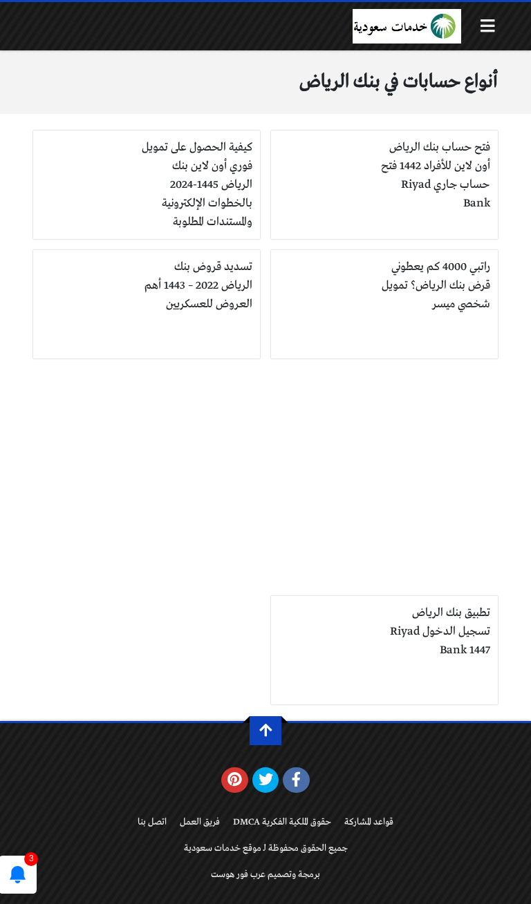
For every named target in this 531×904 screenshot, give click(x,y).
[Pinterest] (234, 780)
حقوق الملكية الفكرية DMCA (282, 822)
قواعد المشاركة (368, 822)
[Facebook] (296, 780)
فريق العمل (200, 822)
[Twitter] (265, 780)
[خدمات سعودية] (406, 26)
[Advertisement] (265, 477)
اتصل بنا (152, 822)
